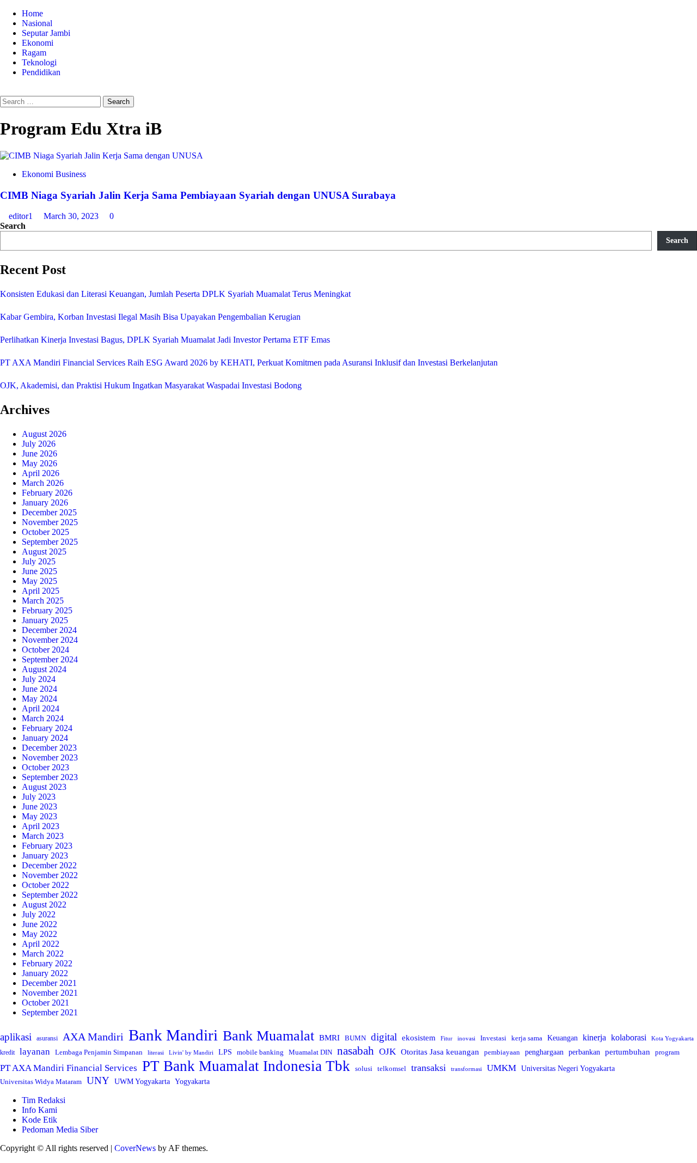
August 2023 (44, 786)
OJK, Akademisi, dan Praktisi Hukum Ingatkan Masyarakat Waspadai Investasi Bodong (151, 385)
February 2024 (47, 728)
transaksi (428, 1067)
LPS (225, 1052)
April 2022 (40, 943)
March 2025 (43, 600)
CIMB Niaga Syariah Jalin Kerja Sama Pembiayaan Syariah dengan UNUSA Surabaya (198, 195)
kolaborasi (628, 1038)
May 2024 (39, 698)
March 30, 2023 (72, 216)
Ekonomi (37, 42)
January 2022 (45, 973)
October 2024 (45, 649)
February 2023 (47, 845)
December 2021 (49, 983)
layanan (35, 1051)
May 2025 (39, 581)
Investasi (493, 1038)
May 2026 (39, 463)
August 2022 (44, 904)
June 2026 (39, 453)
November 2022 (50, 875)
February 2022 (47, 963)
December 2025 (49, 512)
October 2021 (45, 1002)
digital (384, 1037)
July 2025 (39, 561)
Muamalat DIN (310, 1052)
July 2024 (39, 679)
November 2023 (50, 757)
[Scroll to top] (3, 1157)
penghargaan (544, 1052)
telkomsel (391, 1068)
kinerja (594, 1037)
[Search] (3, 90)
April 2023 (40, 826)
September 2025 (50, 541)
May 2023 (39, 816)
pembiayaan (502, 1052)
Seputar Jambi (46, 33)
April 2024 (40, 708)
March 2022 (43, 953)
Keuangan (562, 1038)
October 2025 (45, 532)
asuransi (47, 1038)
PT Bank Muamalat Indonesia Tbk (246, 1066)
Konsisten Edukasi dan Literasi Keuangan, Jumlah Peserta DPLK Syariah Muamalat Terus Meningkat (175, 294)
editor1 (22, 216)
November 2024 (50, 639)
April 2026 (40, 473)
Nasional (37, 23)
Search (13, 225)
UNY (98, 1080)
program (667, 1052)
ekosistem (419, 1037)
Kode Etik (39, 1119)
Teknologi (39, 62)
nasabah (355, 1050)
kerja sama (526, 1038)
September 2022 (50, 894)
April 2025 (40, 590)
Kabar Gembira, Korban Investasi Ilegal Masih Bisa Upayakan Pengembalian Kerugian (150, 316)
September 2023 (50, 777)
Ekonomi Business (54, 174)
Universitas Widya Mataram (41, 1081)
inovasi (466, 1038)
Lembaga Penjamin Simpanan (99, 1052)
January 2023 (45, 855)
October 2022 (45, 885)
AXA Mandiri (93, 1037)
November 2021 (50, 992)
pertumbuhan (627, 1051)
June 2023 (39, 806)
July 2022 (39, 914)
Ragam (34, 52)
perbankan (584, 1052)
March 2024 (43, 718)
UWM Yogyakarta (142, 1081)
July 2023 (39, 796)
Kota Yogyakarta (672, 1038)
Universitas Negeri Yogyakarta (568, 1068)
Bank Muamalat (268, 1036)
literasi (156, 1052)
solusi (363, 1069)
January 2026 (45, 502)
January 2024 (45, 737)
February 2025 (47, 610)
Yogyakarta (192, 1081)
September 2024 (50, 659)
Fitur (447, 1039)
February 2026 (47, 492)
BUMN (355, 1038)
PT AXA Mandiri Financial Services (68, 1068)
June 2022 (39, 924)
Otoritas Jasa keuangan (440, 1051)
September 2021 (50, 1012)
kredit (7, 1052)
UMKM (501, 1068)
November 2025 (50, 522)
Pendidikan (41, 72)
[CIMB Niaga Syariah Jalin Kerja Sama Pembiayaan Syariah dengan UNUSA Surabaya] (101, 155)
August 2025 (44, 551)
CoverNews (135, 1148)
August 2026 (44, 434)
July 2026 (39, 443)
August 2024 (44, 669)
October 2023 (45, 767)
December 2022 (49, 865)
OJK (387, 1051)
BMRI (329, 1037)
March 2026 (43, 483)
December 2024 (49, 630)
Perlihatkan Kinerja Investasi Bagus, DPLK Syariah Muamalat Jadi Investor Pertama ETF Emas (165, 339)
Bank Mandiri (173, 1035)
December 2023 (49, 747)
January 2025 (45, 620)
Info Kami (39, 1110)
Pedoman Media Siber (60, 1129)
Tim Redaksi (43, 1100)
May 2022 (39, 934)
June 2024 (39, 688)
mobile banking (260, 1052)
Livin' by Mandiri (191, 1052)
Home (32, 13)
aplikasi (16, 1037)
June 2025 (39, 571)
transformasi (466, 1068)
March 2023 (43, 836)
